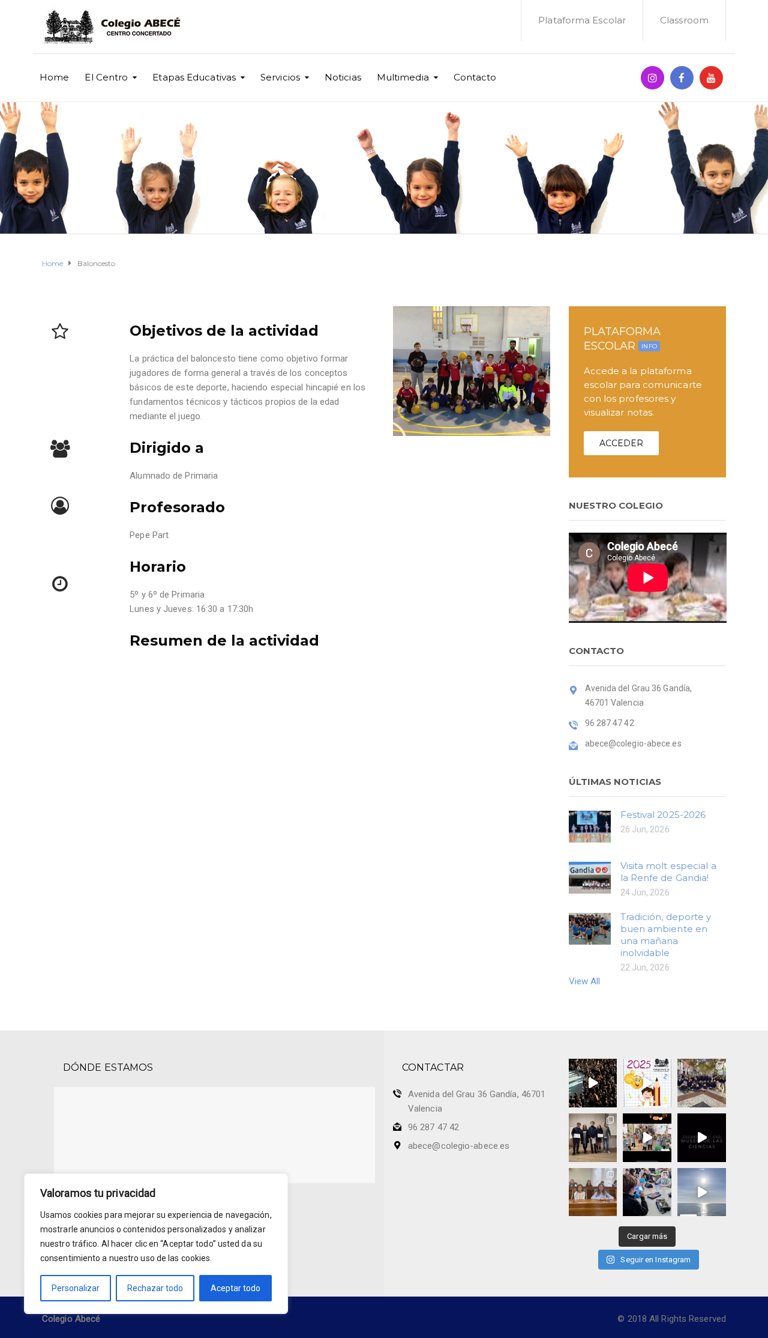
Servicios (280, 77)
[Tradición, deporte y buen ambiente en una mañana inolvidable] (590, 928)
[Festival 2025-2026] (590, 826)
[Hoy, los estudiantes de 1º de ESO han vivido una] (701, 1083)
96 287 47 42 (433, 1127)
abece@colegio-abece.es (458, 1145)
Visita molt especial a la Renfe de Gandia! (668, 871)
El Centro (106, 77)
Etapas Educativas (194, 77)
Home (54, 77)
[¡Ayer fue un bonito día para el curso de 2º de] (701, 1192)
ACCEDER (621, 443)
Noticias (343, 77)
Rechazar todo (155, 1288)
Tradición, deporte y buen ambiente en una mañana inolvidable (666, 934)
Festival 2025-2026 (663, 814)
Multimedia (403, 77)
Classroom (684, 20)
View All (585, 981)
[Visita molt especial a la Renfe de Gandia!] (590, 877)
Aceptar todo (235, 1288)
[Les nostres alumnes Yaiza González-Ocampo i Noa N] (593, 1192)
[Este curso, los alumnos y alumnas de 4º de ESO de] (647, 1083)
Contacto (475, 77)
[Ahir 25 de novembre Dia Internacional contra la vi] (593, 1137)
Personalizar (76, 1288)
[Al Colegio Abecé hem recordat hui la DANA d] (593, 1083)
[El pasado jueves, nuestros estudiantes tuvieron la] (701, 1137)
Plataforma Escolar (582, 20)
